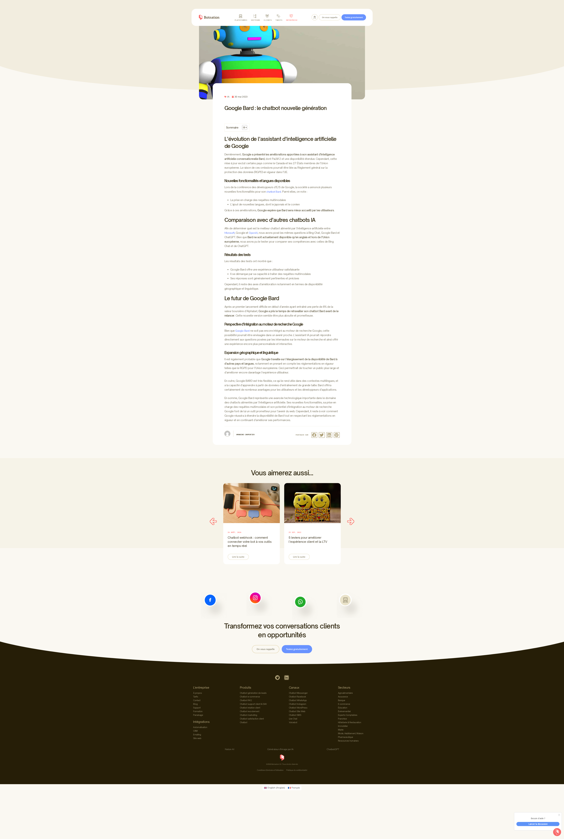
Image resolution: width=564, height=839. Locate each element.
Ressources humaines (348, 740)
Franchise (342, 718)
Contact (196, 700)
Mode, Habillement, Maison (350, 733)
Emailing (197, 734)
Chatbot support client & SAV (253, 704)
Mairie (341, 729)
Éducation (342, 707)
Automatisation (200, 727)
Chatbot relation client (250, 707)
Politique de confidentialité (296, 770)
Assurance (343, 696)
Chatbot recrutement (249, 711)
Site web (197, 738)
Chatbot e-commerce (250, 696)
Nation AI (229, 749)
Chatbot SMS (295, 715)
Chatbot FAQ (246, 700)
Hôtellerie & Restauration (349, 722)
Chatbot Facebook (297, 696)
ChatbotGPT (333, 749)
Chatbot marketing (248, 715)
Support (197, 707)
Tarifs (195, 696)
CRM (195, 731)
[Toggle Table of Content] (243, 127)
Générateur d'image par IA (280, 749)
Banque (341, 700)
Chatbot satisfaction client (252, 718)
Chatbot (243, 722)
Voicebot (293, 722)
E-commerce (344, 704)
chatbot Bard (273, 191)
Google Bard (242, 331)
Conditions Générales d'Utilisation (270, 770)
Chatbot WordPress (298, 707)
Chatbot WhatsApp (298, 700)
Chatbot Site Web (297, 711)
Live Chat (293, 718)
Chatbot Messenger (298, 693)
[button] (314, 435)
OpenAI (253, 233)
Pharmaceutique (345, 737)
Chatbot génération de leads (253, 693)
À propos (197, 693)
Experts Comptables (347, 715)
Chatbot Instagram (297, 704)
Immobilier (343, 726)
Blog (195, 704)
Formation (198, 711)
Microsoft (229, 233)
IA (228, 96)
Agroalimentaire (345, 693)
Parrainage (198, 715)
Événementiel (344, 711)
